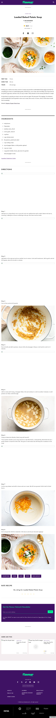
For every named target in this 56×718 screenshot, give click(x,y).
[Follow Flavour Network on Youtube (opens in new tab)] (34, 682)
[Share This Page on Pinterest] (28, 33)
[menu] (2, 2)
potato (27, 576)
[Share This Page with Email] (32, 33)
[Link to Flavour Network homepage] (28, 3)
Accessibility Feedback (41, 693)
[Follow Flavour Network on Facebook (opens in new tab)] (17, 682)
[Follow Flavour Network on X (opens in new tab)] (21, 682)
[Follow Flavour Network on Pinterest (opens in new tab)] (30, 682)
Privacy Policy (41, 690)
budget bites (19, 640)
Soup (45, 89)
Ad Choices (53, 717)
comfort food (28, 13)
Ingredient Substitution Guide (8, 158)
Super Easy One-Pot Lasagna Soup (48, 643)
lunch (21, 576)
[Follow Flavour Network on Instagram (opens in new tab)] (38, 682)
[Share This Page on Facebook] (23, 33)
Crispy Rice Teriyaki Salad (21, 643)
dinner (14, 576)
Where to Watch (11, 696)
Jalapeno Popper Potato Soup (13, 103)
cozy (8, 93)
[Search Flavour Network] (53, 2)
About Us (9, 690)
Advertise (27, 690)
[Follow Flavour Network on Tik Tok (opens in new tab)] (26, 682)
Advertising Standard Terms (27, 693)
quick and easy (36, 576)
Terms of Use (41, 617)
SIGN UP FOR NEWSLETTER (28, 685)
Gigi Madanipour (29, 20)
